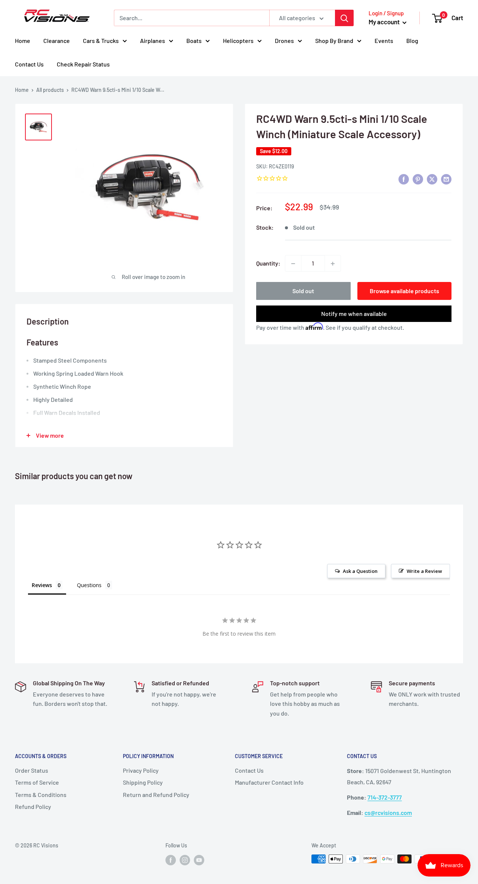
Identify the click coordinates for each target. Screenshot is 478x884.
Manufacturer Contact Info (269, 782)
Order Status (31, 770)
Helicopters (238, 40)
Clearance (56, 40)
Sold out (303, 291)
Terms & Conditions (40, 794)
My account (385, 21)
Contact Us (29, 64)
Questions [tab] (89, 585)
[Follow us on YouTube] (199, 859)
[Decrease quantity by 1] (293, 264)
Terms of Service (37, 782)
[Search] (344, 18)
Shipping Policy (143, 782)
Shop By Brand (334, 40)
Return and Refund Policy (156, 794)
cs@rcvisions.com (388, 812)
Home (22, 40)
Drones (284, 40)
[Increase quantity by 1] (333, 264)
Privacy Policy (141, 770)
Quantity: (268, 263)
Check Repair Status (83, 64)
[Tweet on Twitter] (432, 179)
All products (50, 90)
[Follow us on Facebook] (170, 859)
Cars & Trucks (101, 40)
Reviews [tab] (42, 585)
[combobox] (191, 18)
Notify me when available (354, 313)
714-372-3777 (384, 797)
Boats (194, 40)
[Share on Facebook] (403, 179)
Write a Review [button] (424, 571)
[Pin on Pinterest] (418, 179)
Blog (412, 40)
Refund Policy (33, 806)
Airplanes (152, 40)
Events (384, 40)
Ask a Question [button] (360, 571)
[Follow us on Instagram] (185, 859)
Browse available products (404, 291)
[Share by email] (446, 179)
